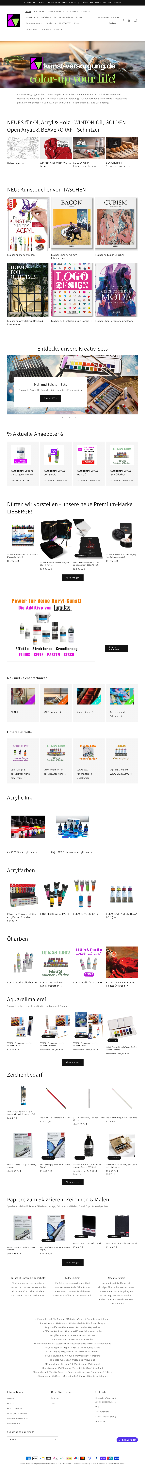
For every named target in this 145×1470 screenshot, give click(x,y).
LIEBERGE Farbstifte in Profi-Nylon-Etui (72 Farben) (54, 563)
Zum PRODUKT (18, 480)
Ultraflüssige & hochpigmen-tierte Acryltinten (20, 773)
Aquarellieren (83, 712)
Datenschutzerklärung (105, 1416)
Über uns (55, 1398)
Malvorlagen (14, 163)
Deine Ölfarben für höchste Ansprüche (53, 771)
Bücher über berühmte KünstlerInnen (64, 256)
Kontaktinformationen (116, 1463)
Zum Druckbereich (92, 398)
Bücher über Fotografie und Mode (114, 321)
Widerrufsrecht (14, 1423)
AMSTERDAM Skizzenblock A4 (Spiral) (121, 1243)
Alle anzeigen (72, 577)
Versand (102, 1463)
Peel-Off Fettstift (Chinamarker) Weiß (121, 1118)
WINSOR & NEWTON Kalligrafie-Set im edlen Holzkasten (121, 1166)
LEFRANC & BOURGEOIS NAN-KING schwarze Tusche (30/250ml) (87, 1166)
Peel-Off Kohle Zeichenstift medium (55, 1118)
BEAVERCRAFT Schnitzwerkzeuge (116, 164)
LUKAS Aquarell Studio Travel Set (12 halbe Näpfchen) (121, 1048)
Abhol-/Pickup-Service (17, 1413)
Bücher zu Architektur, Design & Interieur (25, 322)
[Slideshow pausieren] (82, 418)
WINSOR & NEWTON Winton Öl (56, 164)
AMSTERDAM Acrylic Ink (20, 852)
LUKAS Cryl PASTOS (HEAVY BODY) (121, 915)
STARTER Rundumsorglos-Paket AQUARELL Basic (20, 1044)
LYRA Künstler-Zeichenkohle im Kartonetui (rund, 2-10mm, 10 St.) (21, 1113)
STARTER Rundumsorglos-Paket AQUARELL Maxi (86, 1044)
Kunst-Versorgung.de (34, 1463)
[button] (55, 11)
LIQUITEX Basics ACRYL (53, 914)
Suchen (10, 1398)
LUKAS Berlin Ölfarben (86, 982)
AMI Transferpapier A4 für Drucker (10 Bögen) (55, 1166)
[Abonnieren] (55, 1439)
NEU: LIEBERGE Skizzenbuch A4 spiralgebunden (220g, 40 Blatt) (86, 563)
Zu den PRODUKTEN (54, 480)
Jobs (53, 1403)
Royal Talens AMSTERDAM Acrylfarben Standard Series (22, 917)
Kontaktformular (15, 1408)
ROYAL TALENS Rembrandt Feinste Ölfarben (121, 984)
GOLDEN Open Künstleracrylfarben (84, 164)
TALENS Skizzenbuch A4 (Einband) (87, 1243)
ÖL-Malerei (16, 712)
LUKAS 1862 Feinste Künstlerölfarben (51, 984)
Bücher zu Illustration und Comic (70, 321)
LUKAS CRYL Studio (84, 914)
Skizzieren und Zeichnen (117, 714)
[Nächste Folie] (75, 418)
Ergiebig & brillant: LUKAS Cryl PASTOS (119, 771)
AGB (97, 1406)
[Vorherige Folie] (63, 418)
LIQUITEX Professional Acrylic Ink (70, 852)
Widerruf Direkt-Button (17, 1418)
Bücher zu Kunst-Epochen (110, 254)
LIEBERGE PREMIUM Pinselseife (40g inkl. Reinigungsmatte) (121, 555)
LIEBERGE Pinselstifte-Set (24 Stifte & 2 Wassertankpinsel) (22, 555)
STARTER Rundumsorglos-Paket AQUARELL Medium (53, 1044)
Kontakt (10, 1403)
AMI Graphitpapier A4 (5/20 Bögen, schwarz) (21, 1166)
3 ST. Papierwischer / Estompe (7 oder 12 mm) (88, 1119)
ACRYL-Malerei (51, 712)
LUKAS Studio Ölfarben (20, 982)
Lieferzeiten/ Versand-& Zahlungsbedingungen (105, 1400)
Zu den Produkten (114, 648)
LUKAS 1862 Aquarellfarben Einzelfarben (84, 773)
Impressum (100, 1421)
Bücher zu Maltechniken (21, 254)
